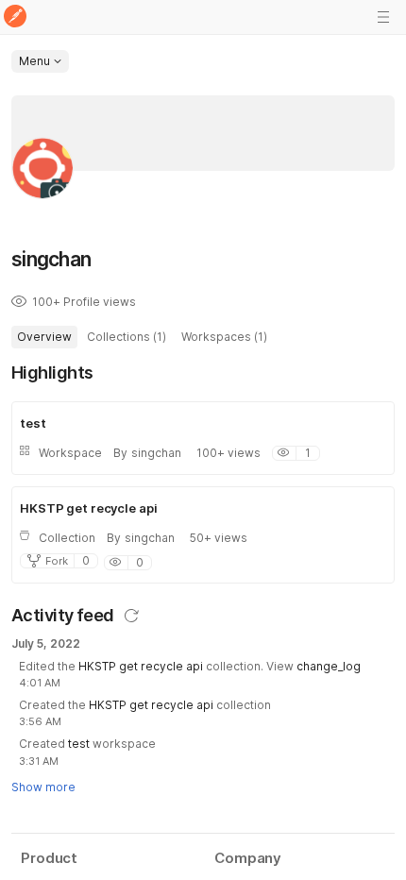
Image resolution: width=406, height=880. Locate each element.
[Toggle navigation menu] (383, 17)
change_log (328, 666)
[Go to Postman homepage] (15, 17)
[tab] (44, 337)
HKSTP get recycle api (140, 666)
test (79, 743)
